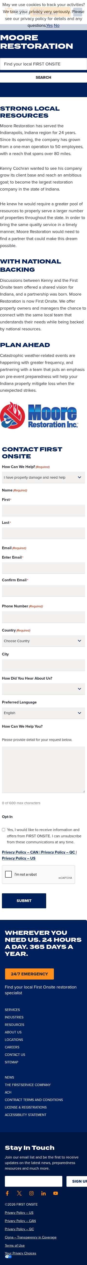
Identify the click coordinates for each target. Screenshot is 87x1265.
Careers (12, 1047)
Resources (14, 1024)
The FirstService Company (28, 1084)
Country (16, 630)
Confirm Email (14, 580)
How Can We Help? (26, 466)
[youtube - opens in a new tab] (55, 1193)
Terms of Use (15, 1245)
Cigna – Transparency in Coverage (31, 1237)
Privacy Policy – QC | (58, 852)
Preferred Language (19, 702)
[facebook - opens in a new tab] (7, 1193)
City (5, 654)
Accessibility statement (25, 1114)
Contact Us (15, 1054)
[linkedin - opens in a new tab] (43, 1193)
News (9, 1077)
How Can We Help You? (22, 726)
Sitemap (11, 1062)
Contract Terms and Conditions (34, 1099)
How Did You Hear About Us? (27, 678)
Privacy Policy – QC (19, 1229)
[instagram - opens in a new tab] (31, 1193)
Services (12, 1009)
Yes (49, 25)
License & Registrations (26, 1107)
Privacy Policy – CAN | (21, 852)
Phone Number (22, 606)
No (56, 25)
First (6, 499)
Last (5, 522)
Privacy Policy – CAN (20, 1220)
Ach (8, 1092)
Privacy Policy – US (19, 858)
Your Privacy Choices (20, 1253)
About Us (13, 1032)
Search (43, 77)
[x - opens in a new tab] (19, 1193)
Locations (14, 1039)
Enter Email (12, 557)
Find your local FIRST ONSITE (32, 64)
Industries (14, 1017)
